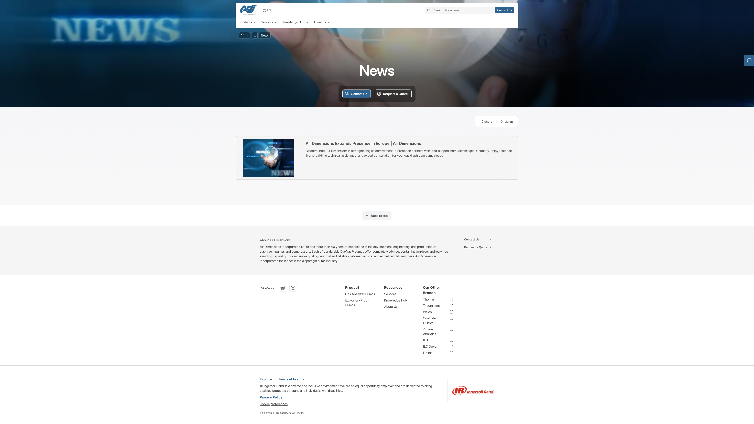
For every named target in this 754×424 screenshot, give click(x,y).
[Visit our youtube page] (293, 288)
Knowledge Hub (395, 300)
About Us (391, 307)
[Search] (428, 10)
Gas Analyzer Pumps (360, 294)
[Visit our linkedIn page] (282, 288)
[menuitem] (248, 22)
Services (390, 294)
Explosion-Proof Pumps (357, 302)
